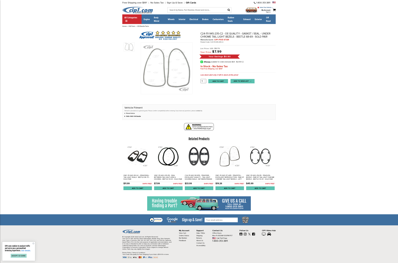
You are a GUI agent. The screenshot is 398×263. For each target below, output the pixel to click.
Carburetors (218, 19)
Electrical (194, 19)
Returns (199, 238)
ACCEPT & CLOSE (19, 256)
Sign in (268, 12)
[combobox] (199, 10)
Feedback (182, 241)
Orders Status (184, 236)
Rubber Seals (231, 19)
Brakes (205, 19)
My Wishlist (183, 238)
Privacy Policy (126, 252)
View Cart (182, 233)
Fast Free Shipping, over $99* (211, 69)
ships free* (147, 184)
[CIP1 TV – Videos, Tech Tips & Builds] (264, 234)
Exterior (258, 19)
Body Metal (156, 19)
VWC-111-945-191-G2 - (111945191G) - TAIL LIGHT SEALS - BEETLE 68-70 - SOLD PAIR (136, 177)
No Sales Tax (157, 3)
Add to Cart (137, 188)
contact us (199, 111)
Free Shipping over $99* (134, 3)
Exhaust (247, 19)
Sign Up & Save (175, 3)
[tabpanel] (137, 168)
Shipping (199, 236)
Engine (147, 19)
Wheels (171, 19)
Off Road (268, 19)
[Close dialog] (33, 243)
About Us (199, 241)
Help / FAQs (200, 233)
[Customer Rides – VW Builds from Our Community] (269, 234)
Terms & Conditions (138, 252)
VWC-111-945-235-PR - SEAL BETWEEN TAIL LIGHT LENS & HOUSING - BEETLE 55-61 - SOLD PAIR (168, 177)
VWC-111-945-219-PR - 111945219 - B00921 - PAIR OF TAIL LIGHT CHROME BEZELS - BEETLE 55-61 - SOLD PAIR (260, 177)
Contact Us (200, 243)
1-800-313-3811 (263, 2)
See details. (26, 251)
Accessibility (200, 245)
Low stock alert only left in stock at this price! (219, 75)
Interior (182, 19)
